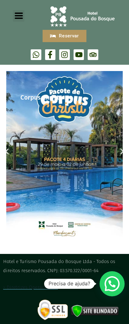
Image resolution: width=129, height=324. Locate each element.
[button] (7, 152)
